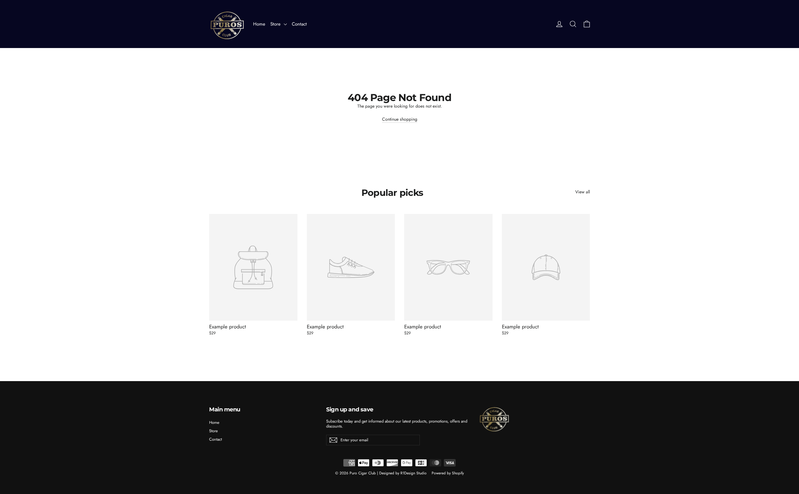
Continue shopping (399, 119)
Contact (299, 24)
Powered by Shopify (448, 473)
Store (276, 24)
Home (259, 24)
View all (582, 192)
